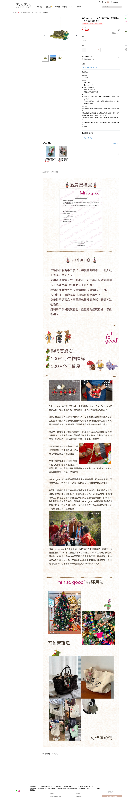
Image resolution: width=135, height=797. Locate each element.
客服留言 (78, 794)
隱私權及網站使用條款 (55, 796)
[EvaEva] (23, 5)
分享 (85, 138)
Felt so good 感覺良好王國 (89, 67)
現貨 (84, 40)
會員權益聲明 (79, 796)
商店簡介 (52, 794)
